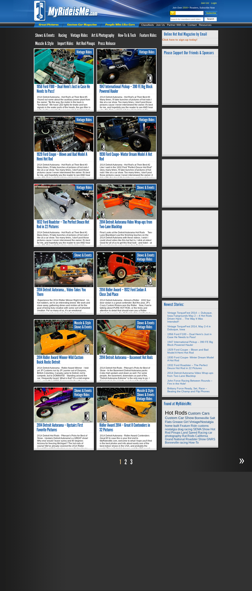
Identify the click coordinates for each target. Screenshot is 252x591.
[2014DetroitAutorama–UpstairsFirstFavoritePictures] (60, 427)
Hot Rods (176, 413)
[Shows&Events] (45, 36)
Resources (205, 24)
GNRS (211, 439)
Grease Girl (180, 422)
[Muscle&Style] (45, 44)
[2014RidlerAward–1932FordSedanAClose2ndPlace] (123, 292)
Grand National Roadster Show (185, 439)
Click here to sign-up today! (179, 39)
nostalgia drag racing (178, 429)
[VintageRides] (84, 52)
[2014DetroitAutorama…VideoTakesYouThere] (62, 292)
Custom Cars (199, 413)
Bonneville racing (176, 442)
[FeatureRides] (148, 36)
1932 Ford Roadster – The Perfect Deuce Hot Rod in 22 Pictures (187, 367)
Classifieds (147, 24)
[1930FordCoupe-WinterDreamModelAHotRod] (126, 156)
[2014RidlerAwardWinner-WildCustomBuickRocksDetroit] (60, 360)
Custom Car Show (179, 418)
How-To (194, 442)
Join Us (160, 24)
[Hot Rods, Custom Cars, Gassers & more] (79, 36)
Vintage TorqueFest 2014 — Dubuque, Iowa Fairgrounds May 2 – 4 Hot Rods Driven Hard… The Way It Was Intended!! (189, 317)
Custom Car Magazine (82, 24)
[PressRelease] (107, 44)
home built (172, 426)
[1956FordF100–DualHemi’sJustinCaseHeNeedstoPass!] (64, 89)
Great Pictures (49, 24)
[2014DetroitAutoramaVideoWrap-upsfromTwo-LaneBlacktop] (126, 224)
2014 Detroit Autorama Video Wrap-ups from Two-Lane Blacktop (190, 374)
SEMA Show (201, 429)
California (201, 435)
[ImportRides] (65, 44)
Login (214, 3)
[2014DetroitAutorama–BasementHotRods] (126, 357)
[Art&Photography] (103, 36)
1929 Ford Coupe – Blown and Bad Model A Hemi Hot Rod (187, 351)
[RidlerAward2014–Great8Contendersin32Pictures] (125, 427)
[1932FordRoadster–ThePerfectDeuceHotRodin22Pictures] (63, 224)
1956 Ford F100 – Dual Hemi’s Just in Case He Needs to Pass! (189, 336)
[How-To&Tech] (127, 36)
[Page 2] (125, 462)
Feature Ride (188, 425)
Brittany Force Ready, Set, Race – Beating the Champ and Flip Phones (188, 390)
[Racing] (63, 36)
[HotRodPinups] (86, 44)
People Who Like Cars (120, 24)
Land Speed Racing (194, 432)
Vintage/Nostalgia (201, 422)
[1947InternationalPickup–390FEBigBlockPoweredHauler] (126, 89)
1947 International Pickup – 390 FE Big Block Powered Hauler (190, 343)
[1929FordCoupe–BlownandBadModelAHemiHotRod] (62, 156)
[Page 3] (131, 462)
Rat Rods (188, 435)
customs (203, 425)
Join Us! (205, 3)
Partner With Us (176, 24)
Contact (192, 24)
